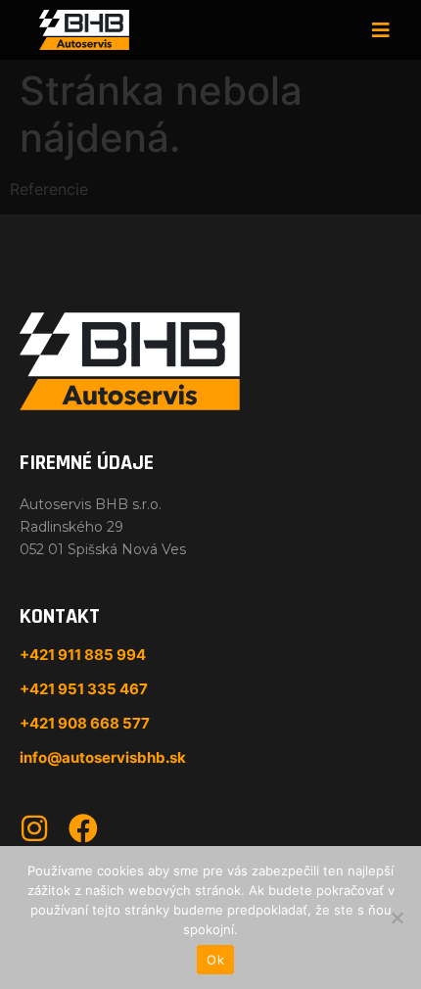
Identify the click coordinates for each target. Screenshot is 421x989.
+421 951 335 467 (84, 689)
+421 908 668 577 (85, 723)
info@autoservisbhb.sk (103, 757)
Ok (215, 959)
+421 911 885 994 (83, 654)
